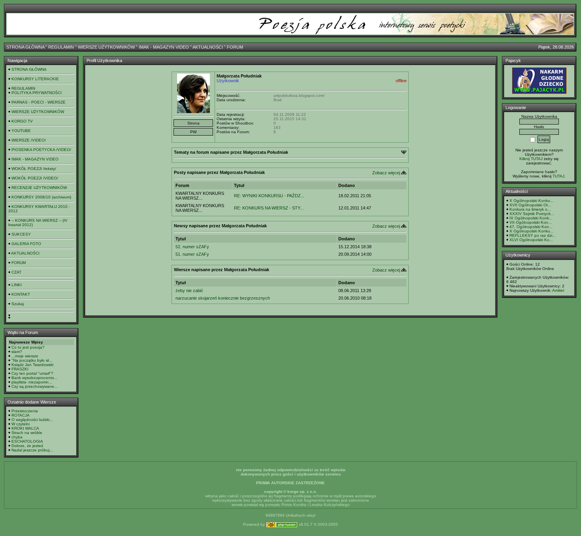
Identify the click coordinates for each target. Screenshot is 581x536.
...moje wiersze (24, 356)
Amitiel (558, 290)
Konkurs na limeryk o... (530, 209)
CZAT (16, 272)
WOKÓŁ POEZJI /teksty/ (33, 168)
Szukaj (17, 304)
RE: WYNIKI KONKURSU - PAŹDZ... (269, 195)
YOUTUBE (21, 130)
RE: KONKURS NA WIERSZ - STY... (269, 208)
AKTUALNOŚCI (207, 47)
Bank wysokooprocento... (34, 378)
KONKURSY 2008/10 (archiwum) (41, 197)
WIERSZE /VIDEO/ (28, 140)
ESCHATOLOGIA (27, 441)
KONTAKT (20, 294)
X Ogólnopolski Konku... (531, 200)
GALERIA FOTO (26, 244)
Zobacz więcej (386, 172)
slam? (16, 351)
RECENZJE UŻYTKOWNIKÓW (39, 187)
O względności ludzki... (32, 419)
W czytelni (20, 424)
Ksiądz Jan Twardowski (32, 364)
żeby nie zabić (189, 290)
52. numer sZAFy (192, 246)
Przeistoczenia (24, 411)
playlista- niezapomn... (31, 382)
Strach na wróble (26, 432)
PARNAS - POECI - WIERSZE (38, 102)
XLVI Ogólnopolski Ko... (531, 240)
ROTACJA (20, 415)
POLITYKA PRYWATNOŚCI (36, 93)
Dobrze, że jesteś (27, 446)
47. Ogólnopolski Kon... (531, 227)
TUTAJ (558, 176)
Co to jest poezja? (28, 347)
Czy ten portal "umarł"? (32, 373)
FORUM (235, 47)
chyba (17, 437)
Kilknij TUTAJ (531, 159)
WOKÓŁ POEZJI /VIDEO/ (34, 178)
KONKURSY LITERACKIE (35, 79)
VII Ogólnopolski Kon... (530, 222)
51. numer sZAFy (192, 254)
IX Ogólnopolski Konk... (531, 218)
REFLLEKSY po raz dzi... (532, 235)
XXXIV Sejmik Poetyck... (531, 213)
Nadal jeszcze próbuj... (32, 450)
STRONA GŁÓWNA (25, 47)
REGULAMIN (61, 47)
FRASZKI (19, 369)
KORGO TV (22, 121)
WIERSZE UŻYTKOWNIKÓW (106, 47)
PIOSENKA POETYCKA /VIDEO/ (41, 149)
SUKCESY (21, 234)
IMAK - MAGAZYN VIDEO (164, 47)
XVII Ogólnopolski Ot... (530, 205)
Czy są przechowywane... (34, 386)
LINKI (16, 285)
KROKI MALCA (25, 428)
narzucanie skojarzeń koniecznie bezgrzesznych (222, 298)
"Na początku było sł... (31, 360)
